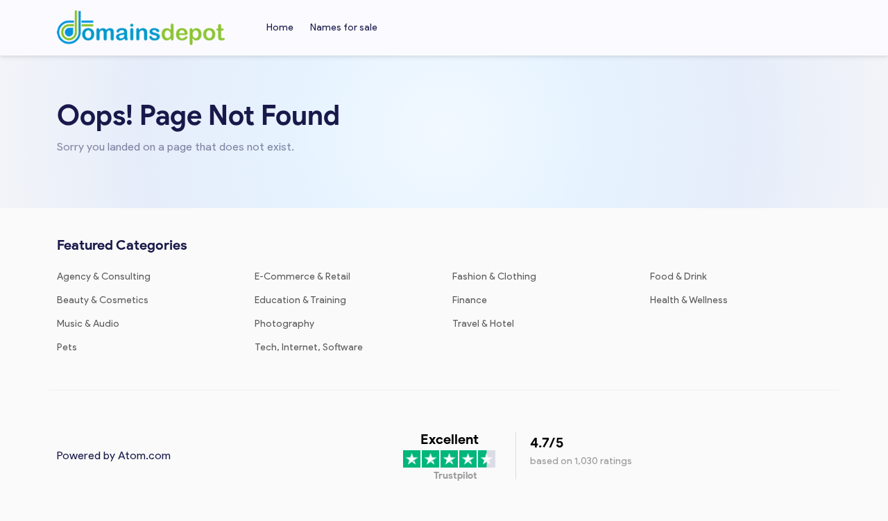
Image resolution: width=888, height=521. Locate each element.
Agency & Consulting (104, 276)
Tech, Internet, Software (309, 347)
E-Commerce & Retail (302, 276)
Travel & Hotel (483, 324)
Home (279, 27)
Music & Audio (88, 324)
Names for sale (343, 27)
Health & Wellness (689, 300)
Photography (284, 324)
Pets (67, 347)
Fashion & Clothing (494, 276)
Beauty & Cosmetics (102, 300)
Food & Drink (678, 276)
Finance (469, 300)
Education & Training (300, 300)
